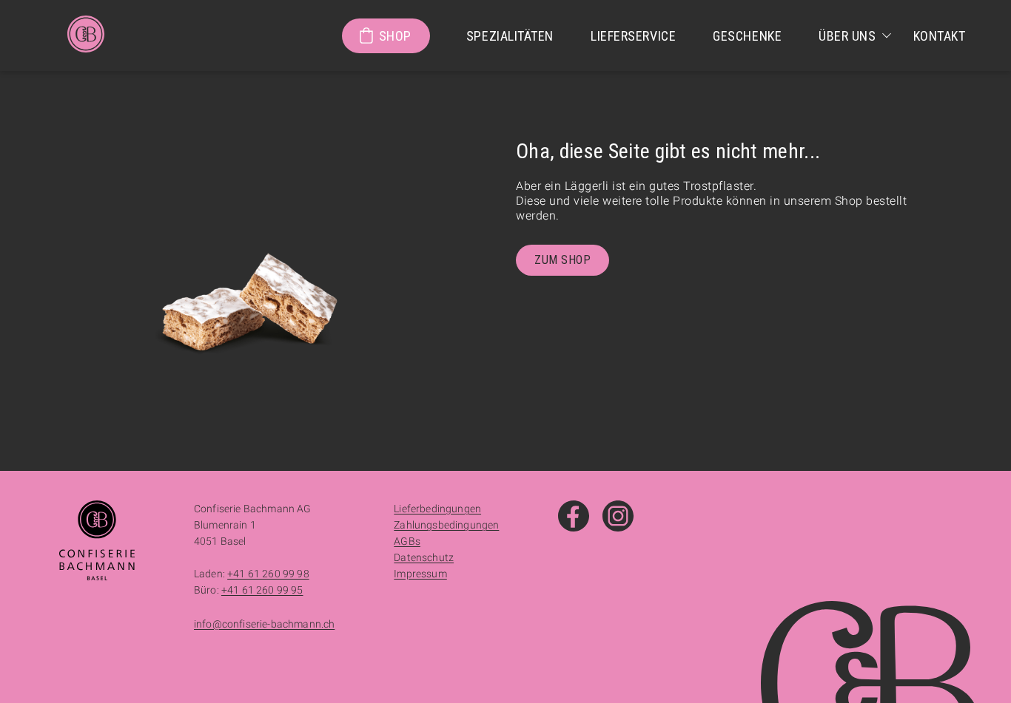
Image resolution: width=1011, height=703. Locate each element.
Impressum (420, 574)
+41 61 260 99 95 (262, 590)
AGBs (407, 541)
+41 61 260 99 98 (268, 574)
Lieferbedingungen (437, 508)
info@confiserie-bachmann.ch (264, 624)
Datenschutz (424, 557)
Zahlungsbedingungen (446, 525)
